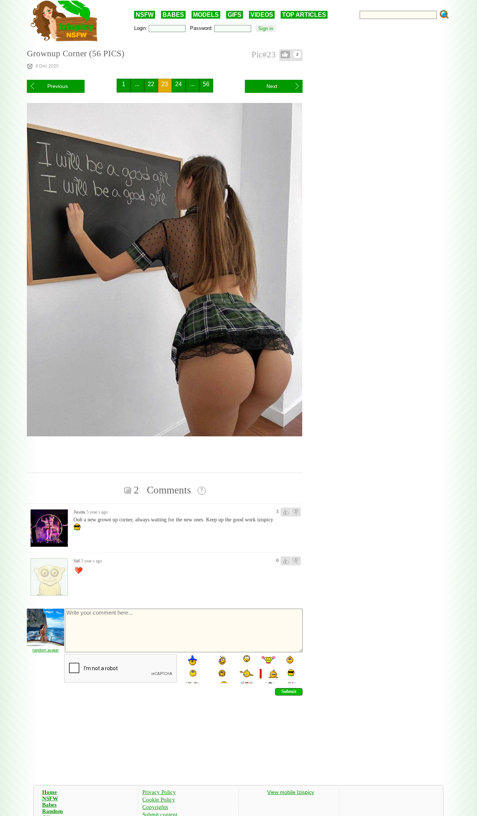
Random (52, 811)
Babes (49, 805)
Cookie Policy (158, 800)
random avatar (45, 650)
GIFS (234, 15)
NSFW (145, 15)
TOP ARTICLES (304, 15)
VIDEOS (261, 15)
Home (49, 792)
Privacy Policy (159, 792)
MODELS (206, 15)
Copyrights (155, 807)
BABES (173, 15)
